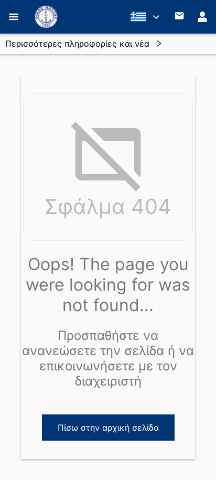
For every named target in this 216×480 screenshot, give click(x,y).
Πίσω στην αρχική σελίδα (108, 427)
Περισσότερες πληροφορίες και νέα (77, 43)
